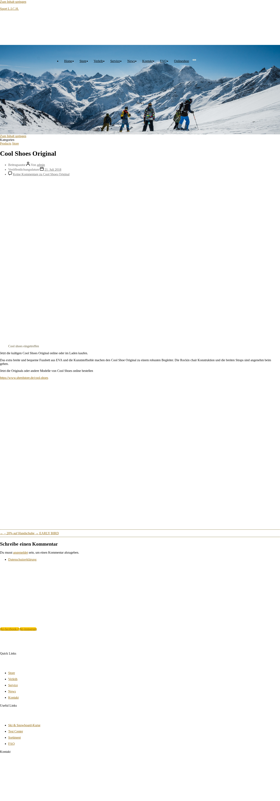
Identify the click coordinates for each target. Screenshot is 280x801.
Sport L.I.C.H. (9, 8)
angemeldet (20, 552)
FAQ (163, 61)
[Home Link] (30, 105)
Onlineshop (181, 61)
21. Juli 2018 (52, 169)
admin (41, 165)
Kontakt (147, 61)
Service (115, 61)
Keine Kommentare (41, 174)
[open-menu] (194, 60)
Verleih (98, 61)
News (131, 61)
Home (68, 61)
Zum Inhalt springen (13, 1)
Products (5, 143)
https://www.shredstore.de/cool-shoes (24, 377)
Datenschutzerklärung (22, 559)
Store (83, 61)
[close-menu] (1, 110)
